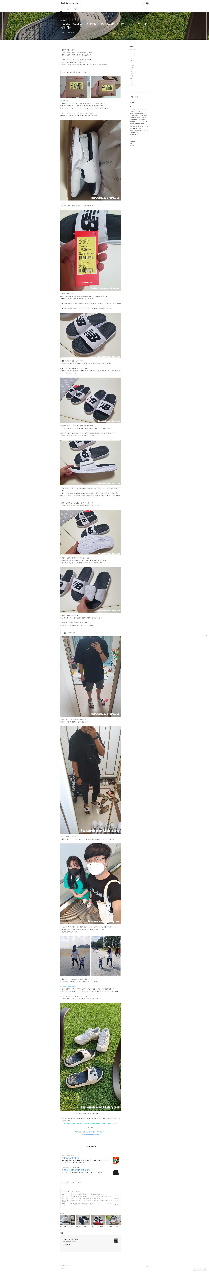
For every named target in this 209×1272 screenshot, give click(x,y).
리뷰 (63, 1191)
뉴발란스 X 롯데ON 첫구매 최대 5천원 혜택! (76, 1170)
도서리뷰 (146, 126)
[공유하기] (65, 1182)
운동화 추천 (142, 113)
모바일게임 (138, 132)
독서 (131, 128)
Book (132, 71)
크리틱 (142, 124)
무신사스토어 (133, 134)
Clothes (132, 65)
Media (132, 76)
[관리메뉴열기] (206, 636)
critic (143, 109)
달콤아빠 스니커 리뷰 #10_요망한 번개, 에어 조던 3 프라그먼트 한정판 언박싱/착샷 (82, 1194)
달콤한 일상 (132, 49)
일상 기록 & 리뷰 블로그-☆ (69, 1241)
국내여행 (132, 51)
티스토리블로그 (143, 115)
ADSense (132, 109)
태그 (68, 9)
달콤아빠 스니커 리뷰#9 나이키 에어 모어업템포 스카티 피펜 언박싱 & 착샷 (80, 1198)
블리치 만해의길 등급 (134, 113)
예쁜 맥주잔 (132, 126)
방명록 (76, 9)
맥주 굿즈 (137, 115)
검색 (143, 3)
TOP (147, 1266)
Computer (133, 83)
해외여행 (132, 54)
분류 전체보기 (133, 46)
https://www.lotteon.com (69, 1167)
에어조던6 (144, 132)
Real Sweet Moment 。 (72, 3)
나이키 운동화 (138, 109)
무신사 (138, 121)
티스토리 (132, 115)
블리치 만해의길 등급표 (135, 124)
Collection (133, 67)
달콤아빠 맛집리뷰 (134, 119)
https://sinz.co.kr (67, 1155)
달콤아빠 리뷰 (133, 117)
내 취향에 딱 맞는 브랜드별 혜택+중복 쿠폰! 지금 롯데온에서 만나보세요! (82, 1172)
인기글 (136, 97)
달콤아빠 (144, 117)
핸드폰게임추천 (139, 126)
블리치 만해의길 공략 (134, 130)
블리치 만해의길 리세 (134, 111)
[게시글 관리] (67, 1182)
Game (132, 73)
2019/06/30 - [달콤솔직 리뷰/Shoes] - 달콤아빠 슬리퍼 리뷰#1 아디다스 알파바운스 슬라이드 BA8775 (90, 1123)
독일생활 (132, 56)
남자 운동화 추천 (144, 130)
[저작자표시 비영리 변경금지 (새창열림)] (78, 1182)
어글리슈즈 (132, 132)
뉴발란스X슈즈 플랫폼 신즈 (70, 1158)
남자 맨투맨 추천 (136, 128)
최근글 (131, 97)
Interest (132, 85)
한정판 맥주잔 (133, 121)
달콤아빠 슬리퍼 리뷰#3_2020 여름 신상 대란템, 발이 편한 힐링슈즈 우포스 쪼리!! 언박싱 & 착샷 (85, 1196)
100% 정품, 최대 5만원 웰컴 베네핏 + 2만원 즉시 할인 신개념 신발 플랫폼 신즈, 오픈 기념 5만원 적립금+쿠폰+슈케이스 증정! (85, 1161)
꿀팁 (131, 78)
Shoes (67, 1191)
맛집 (132, 58)
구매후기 (139, 117)
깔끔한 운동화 (142, 119)
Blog (132, 81)
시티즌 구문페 (144, 121)
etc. (132, 69)
